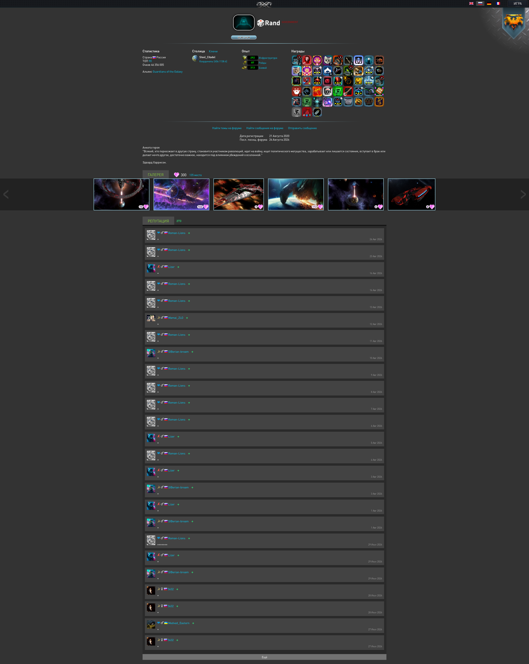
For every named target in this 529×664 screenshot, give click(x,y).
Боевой (263, 67)
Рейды (262, 62)
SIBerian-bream (178, 351)
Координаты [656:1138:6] (213, 61)
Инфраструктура (268, 57)
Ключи (213, 51)
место (195, 175)
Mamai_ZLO (175, 317)
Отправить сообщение (302, 128)
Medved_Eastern (178, 623)
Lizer (171, 266)
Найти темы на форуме (227, 128)
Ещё (264, 657)
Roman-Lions (176, 233)
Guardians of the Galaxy (167, 71)
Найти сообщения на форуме (264, 128)
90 (150, 61)
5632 (171, 589)
